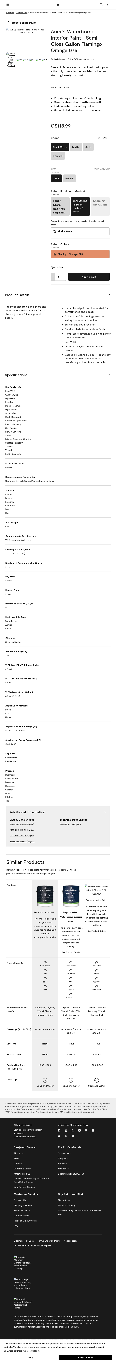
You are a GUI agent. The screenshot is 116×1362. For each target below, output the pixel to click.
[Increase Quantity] (64, 277)
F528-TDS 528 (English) (70, 824)
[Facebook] (59, 1130)
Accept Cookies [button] (85, 1357)
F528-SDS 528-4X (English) (22, 841)
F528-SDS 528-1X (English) (22, 824)
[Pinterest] (86, 1130)
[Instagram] (66, 1130)
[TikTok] (73, 1136)
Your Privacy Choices (24, 1187)
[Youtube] (79, 1130)
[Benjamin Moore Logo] (58, 4)
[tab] (10, 59)
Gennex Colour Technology (94, 354)
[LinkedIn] (66, 1136)
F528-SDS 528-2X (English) (22, 830)
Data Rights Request (24, 1182)
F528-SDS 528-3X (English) (22, 835)
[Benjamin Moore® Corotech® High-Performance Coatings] (27, 1262)
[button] (101, 4)
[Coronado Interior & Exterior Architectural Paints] (27, 1303)
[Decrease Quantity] (53, 277)
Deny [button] (30, 1357)
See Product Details (60, 87)
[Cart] (108, 4)
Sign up (17, 1129)
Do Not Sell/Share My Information (31, 1178)
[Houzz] (59, 1136)
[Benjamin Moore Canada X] (93, 1130)
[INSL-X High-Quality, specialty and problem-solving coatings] (27, 1283)
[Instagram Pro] (73, 1130)
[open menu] (8, 4)
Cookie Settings (31, 1350)
